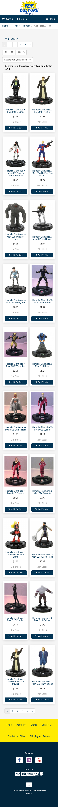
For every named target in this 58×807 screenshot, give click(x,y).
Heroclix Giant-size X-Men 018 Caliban (42, 619)
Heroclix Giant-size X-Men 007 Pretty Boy (15, 301)
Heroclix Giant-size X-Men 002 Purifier (42, 111)
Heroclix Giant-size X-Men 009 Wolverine (15, 365)
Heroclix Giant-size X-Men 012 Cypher (42, 428)
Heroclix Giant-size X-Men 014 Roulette (42, 492)
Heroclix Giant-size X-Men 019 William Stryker (15, 681)
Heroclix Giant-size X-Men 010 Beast (42, 365)
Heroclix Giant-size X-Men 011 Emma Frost (15, 428)
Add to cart (17, 128)
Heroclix (26, 26)
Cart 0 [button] (9, 19)
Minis (15, 26)
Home (5, 26)
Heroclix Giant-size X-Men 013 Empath (15, 492)
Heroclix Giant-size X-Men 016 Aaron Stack (42, 556)
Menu (51, 19)
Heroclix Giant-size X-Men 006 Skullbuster (42, 238)
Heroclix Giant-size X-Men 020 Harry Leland (42, 683)
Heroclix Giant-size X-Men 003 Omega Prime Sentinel (15, 173)
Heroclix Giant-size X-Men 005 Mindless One (15, 236)
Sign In (23, 19)
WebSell (29, 794)
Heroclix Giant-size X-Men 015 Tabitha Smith (15, 554)
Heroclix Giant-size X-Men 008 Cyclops (42, 301)
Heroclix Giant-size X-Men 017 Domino (15, 619)
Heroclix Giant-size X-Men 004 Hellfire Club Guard (42, 173)
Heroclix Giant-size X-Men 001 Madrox (15, 111)
